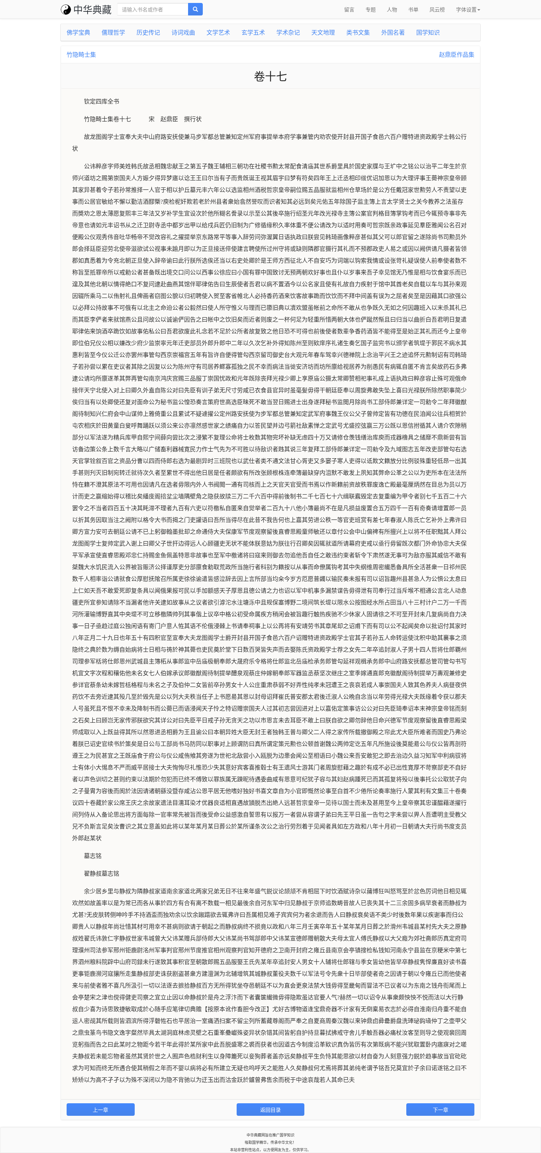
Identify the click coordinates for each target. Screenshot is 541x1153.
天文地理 (323, 32)
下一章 (440, 1109)
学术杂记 (288, 32)
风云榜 (437, 9)
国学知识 (428, 32)
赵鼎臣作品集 (456, 54)
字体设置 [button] (466, 9)
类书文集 (358, 32)
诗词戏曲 (183, 32)
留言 (349, 9)
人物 (392, 9)
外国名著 (393, 32)
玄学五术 (253, 32)
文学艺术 (218, 32)
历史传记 (148, 32)
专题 (370, 9)
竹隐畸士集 (81, 54)
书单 (413, 9)
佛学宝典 (78, 32)
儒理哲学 (113, 32)
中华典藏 (92, 9)
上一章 (100, 1109)
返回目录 (270, 1109)
